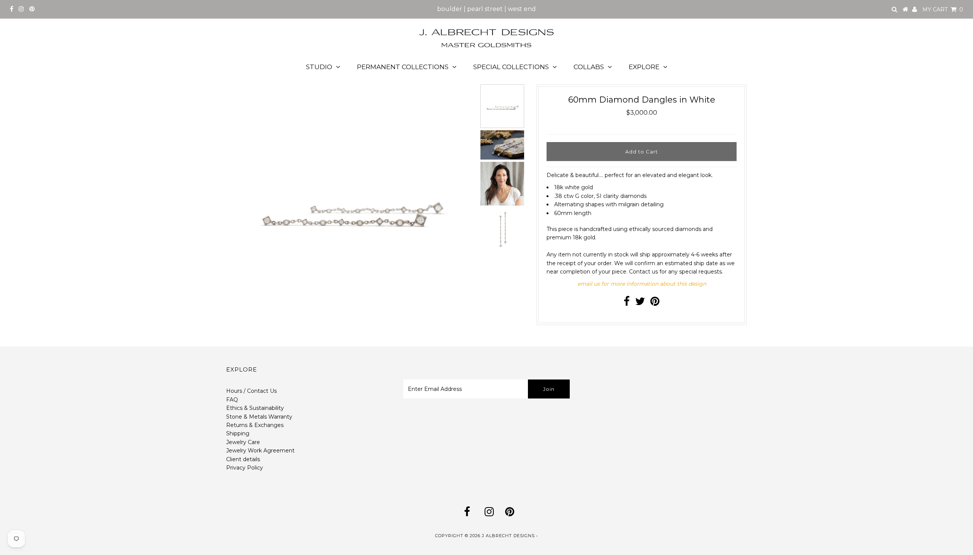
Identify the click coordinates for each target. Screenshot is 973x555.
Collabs (589, 67)
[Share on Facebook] (627, 303)
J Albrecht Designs (508, 535)
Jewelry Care (243, 442)
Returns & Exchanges (255, 425)
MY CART (942, 9)
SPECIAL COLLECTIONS (511, 67)
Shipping (237, 433)
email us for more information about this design (641, 283)
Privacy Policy (244, 467)
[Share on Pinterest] (654, 303)
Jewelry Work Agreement (260, 450)
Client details (243, 459)
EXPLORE (644, 67)
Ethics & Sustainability (255, 408)
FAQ (232, 399)
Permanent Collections (402, 67)
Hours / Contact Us (251, 390)
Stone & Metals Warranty (259, 416)
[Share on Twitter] (640, 303)
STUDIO (319, 67)
